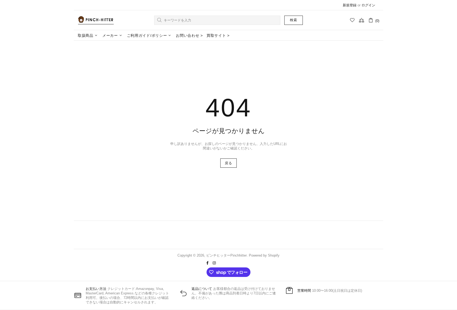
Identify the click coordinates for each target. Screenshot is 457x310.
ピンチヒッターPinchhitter (96, 20)
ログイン (368, 5)
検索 (293, 20)
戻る (228, 163)
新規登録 (350, 5)
